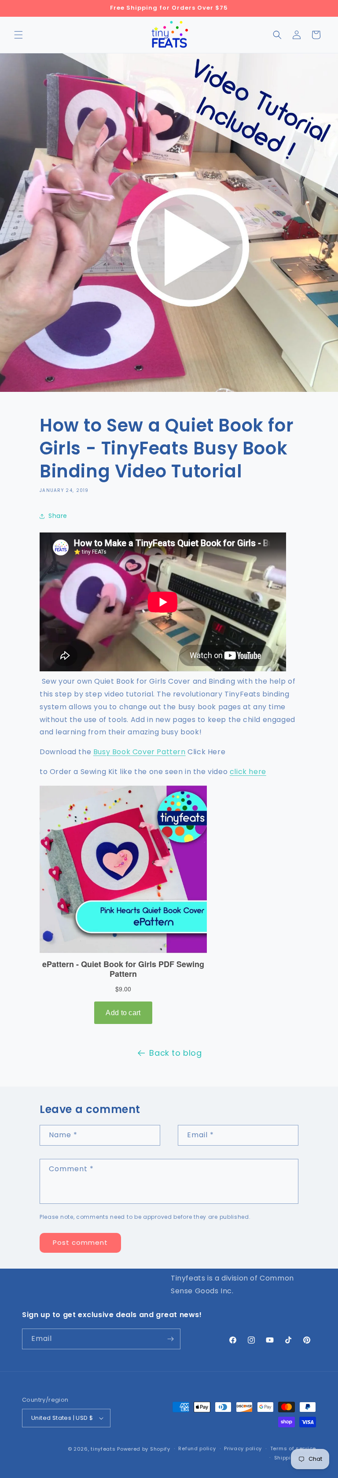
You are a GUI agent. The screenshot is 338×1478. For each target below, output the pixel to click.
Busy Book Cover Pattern (139, 752)
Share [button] (57, 515)
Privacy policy (243, 1448)
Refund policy (197, 1448)
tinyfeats (103, 1448)
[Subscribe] (170, 1339)
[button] (18, 35)
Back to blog (175, 1052)
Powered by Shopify (143, 1448)
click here (248, 772)
